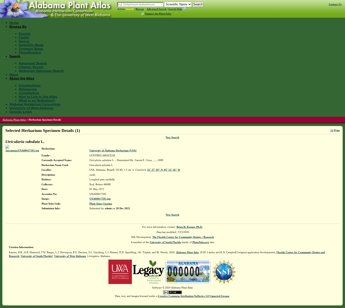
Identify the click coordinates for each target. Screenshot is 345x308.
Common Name (31, 49)
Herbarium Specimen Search (41, 71)
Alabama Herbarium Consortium (34, 104)
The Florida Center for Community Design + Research (183, 237)
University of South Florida (165, 242)
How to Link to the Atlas (38, 97)
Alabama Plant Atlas (14, 119)
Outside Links (20, 112)
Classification (30, 52)
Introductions (30, 85)
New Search (172, 137)
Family (24, 37)
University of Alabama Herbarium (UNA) (113, 150)
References (28, 89)
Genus (24, 41)
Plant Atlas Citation (100, 203)
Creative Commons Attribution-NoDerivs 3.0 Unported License (193, 296)
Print (337, 130)
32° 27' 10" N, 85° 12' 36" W (163, 169)
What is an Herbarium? (37, 100)
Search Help (175, 9)
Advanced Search (156, 9)
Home (14, 23)
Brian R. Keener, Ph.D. (189, 226)
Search (130, 9)
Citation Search (31, 67)
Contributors (29, 93)
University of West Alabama (31, 108)
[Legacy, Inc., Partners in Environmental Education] (148, 271)
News (13, 74)
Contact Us (335, 4)
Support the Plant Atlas (158, 13)
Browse (140, 9)
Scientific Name (31, 45)
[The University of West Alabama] (120, 271)
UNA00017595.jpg (100, 198)
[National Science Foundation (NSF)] (224, 271)
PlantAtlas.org (200, 242)
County (25, 34)
